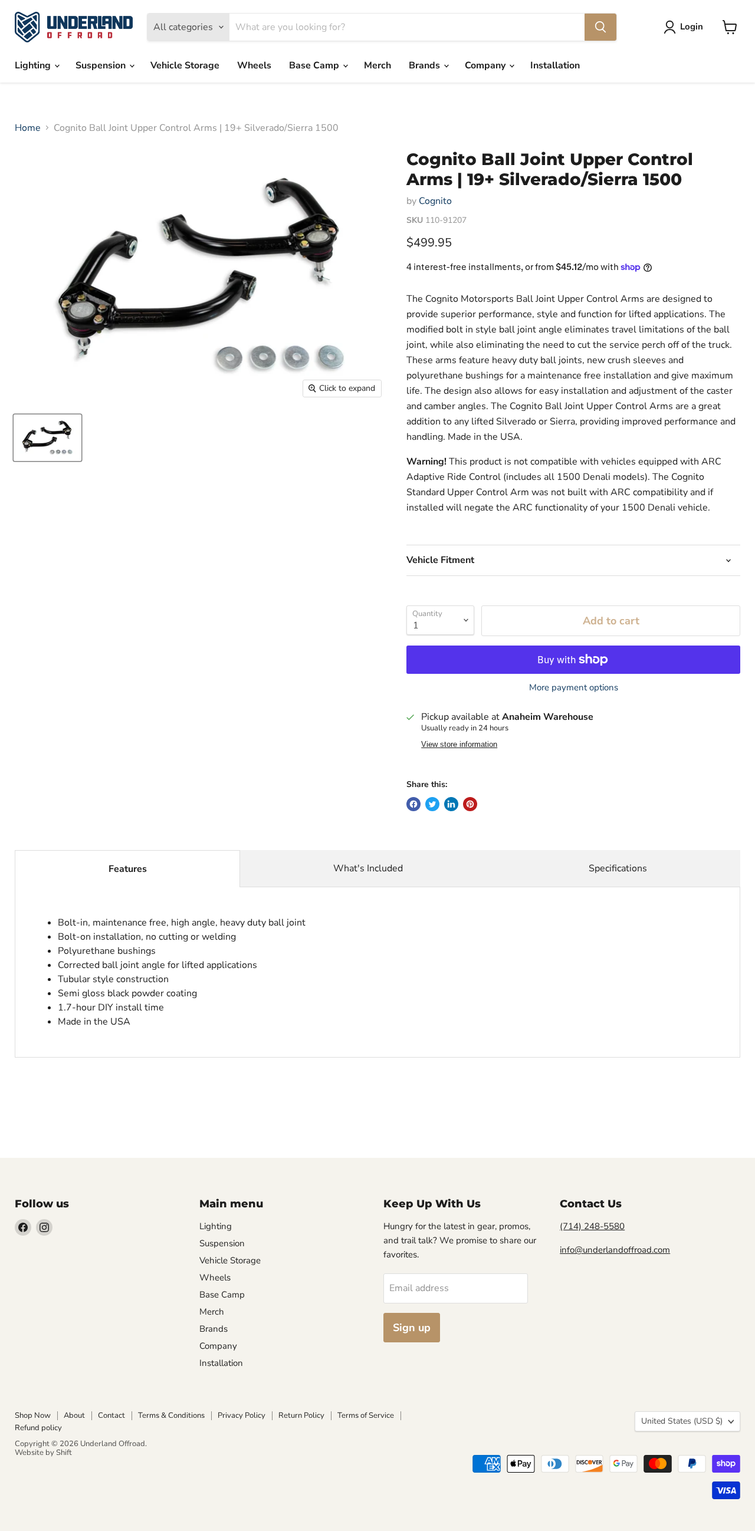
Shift (64, 1452)
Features (128, 868)
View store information (459, 744)
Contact (111, 1415)
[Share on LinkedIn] (451, 804)
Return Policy (301, 1415)
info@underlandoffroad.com (615, 1250)
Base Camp (315, 65)
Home (28, 128)
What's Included (368, 868)
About (74, 1415)
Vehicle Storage (184, 65)
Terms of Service (365, 1415)
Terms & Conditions (171, 1415)
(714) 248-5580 (592, 1226)
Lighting (34, 65)
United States (682, 1421)
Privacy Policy (241, 1415)
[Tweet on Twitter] (432, 804)
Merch (377, 65)
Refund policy (38, 1428)
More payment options (573, 688)
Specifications (618, 868)
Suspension (102, 65)
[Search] (600, 27)
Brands (425, 65)
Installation (555, 65)
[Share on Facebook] (413, 804)
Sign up (412, 1328)
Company (486, 65)
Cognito (435, 201)
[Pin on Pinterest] (470, 804)
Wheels (254, 65)
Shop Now (33, 1415)
